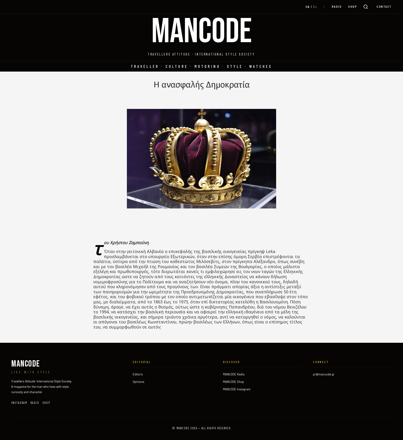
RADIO (337, 6)
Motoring (207, 66)
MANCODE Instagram (236, 389)
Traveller (145, 66)
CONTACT (384, 6)
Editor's (138, 374)
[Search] (366, 7)
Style (235, 66)
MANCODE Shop (233, 382)
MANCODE (201, 32)
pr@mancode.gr (323, 374)
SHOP (352, 6)
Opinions (138, 382)
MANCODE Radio (234, 374)
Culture (177, 66)
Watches (260, 66)
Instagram (19, 403)
